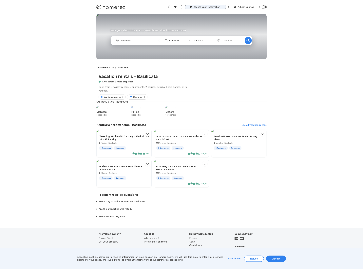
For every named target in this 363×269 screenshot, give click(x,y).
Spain (192, 241)
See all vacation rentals (254, 125)
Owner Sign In (106, 238)
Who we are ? (151, 238)
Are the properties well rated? (115, 209)
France (193, 238)
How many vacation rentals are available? (122, 201)
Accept (276, 258)
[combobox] (138, 40)
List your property (108, 241)
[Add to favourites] (147, 133)
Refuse (254, 258)
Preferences (234, 258)
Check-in (174, 40)
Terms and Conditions (155, 241)
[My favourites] (175, 7)
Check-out (197, 40)
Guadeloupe (195, 245)
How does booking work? (112, 216)
